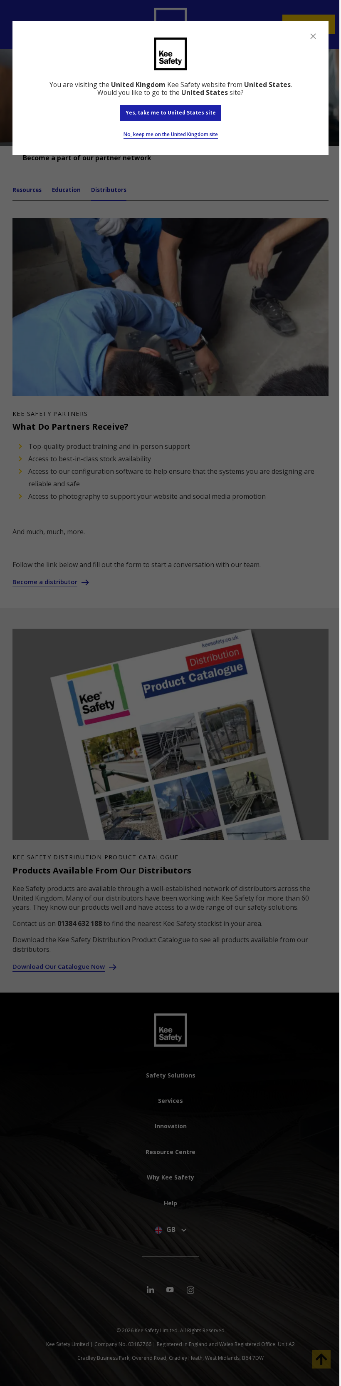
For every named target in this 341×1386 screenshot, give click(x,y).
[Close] (313, 36)
